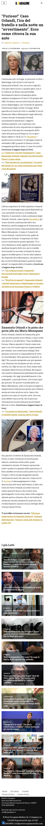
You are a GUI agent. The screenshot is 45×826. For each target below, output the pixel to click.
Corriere (7, 481)
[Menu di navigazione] (4, 3)
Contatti (25, 791)
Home (4, 791)
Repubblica (31, 136)
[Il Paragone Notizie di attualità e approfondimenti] (22, 3)
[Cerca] (41, 3)
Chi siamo (14, 791)
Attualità (25, 43)
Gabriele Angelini (11, 43)
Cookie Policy (23, 794)
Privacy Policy (8, 794)
